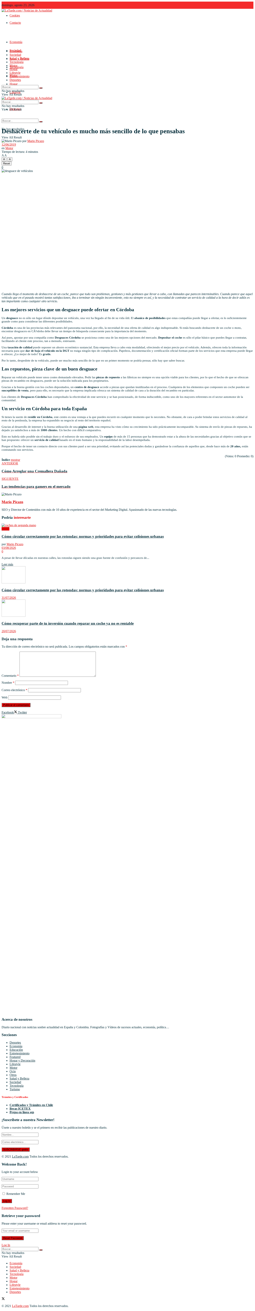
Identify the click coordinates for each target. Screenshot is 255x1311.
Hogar (14, 84)
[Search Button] (40, 121)
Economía (16, 42)
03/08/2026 (9, 547)
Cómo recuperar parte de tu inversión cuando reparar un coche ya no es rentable (68, 623)
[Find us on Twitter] (3, 1299)
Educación (16, 1049)
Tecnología (17, 62)
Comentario (10, 675)
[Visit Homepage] (27, 10)
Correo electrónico (14, 690)
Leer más (7, 564)
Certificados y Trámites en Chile (31, 1105)
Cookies (15, 15)
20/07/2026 (9, 631)
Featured (15, 1057)
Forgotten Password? (15, 1208)
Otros (13, 1075)
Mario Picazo (35, 141)
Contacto (15, 22)
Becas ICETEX (20, 1108)
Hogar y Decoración (22, 1060)
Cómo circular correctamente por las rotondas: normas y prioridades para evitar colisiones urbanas (83, 536)
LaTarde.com (20, 1156)
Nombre (8, 682)
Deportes (15, 80)
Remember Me (15, 1193)
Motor (13, 65)
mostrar (15, 459)
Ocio (13, 1071)
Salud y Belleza (19, 58)
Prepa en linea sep (22, 1112)
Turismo (15, 1089)
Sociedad (15, 54)
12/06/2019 (9, 144)
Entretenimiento (19, 76)
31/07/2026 (9, 597)
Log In (6, 1245)
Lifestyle (15, 72)
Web (4, 697)
